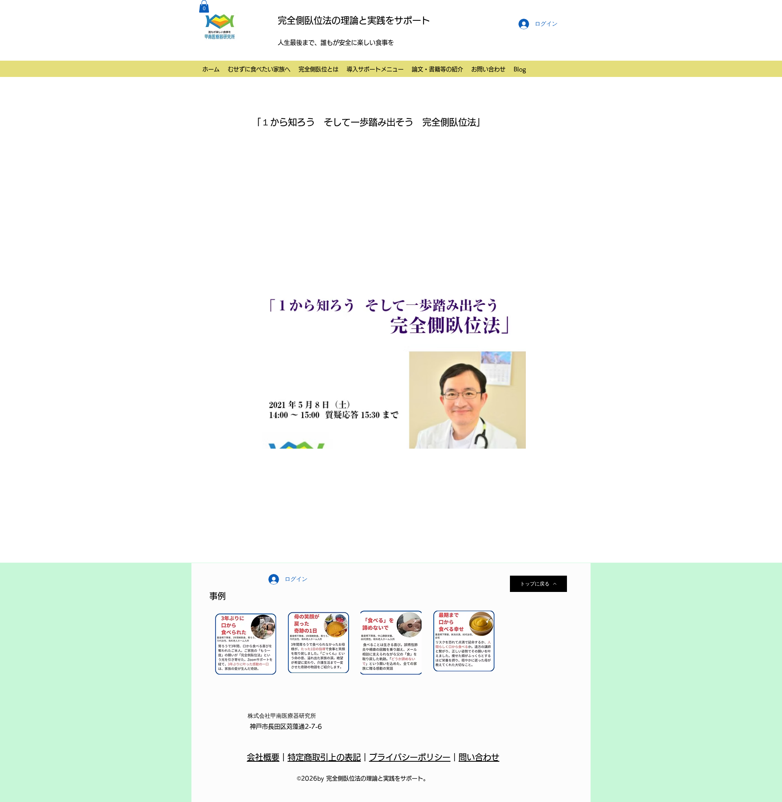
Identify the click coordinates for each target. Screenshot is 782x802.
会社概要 (263, 757)
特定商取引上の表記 (324, 757)
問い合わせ (479, 757)
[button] (204, 6)
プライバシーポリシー (409, 757)
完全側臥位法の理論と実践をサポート (354, 20)
